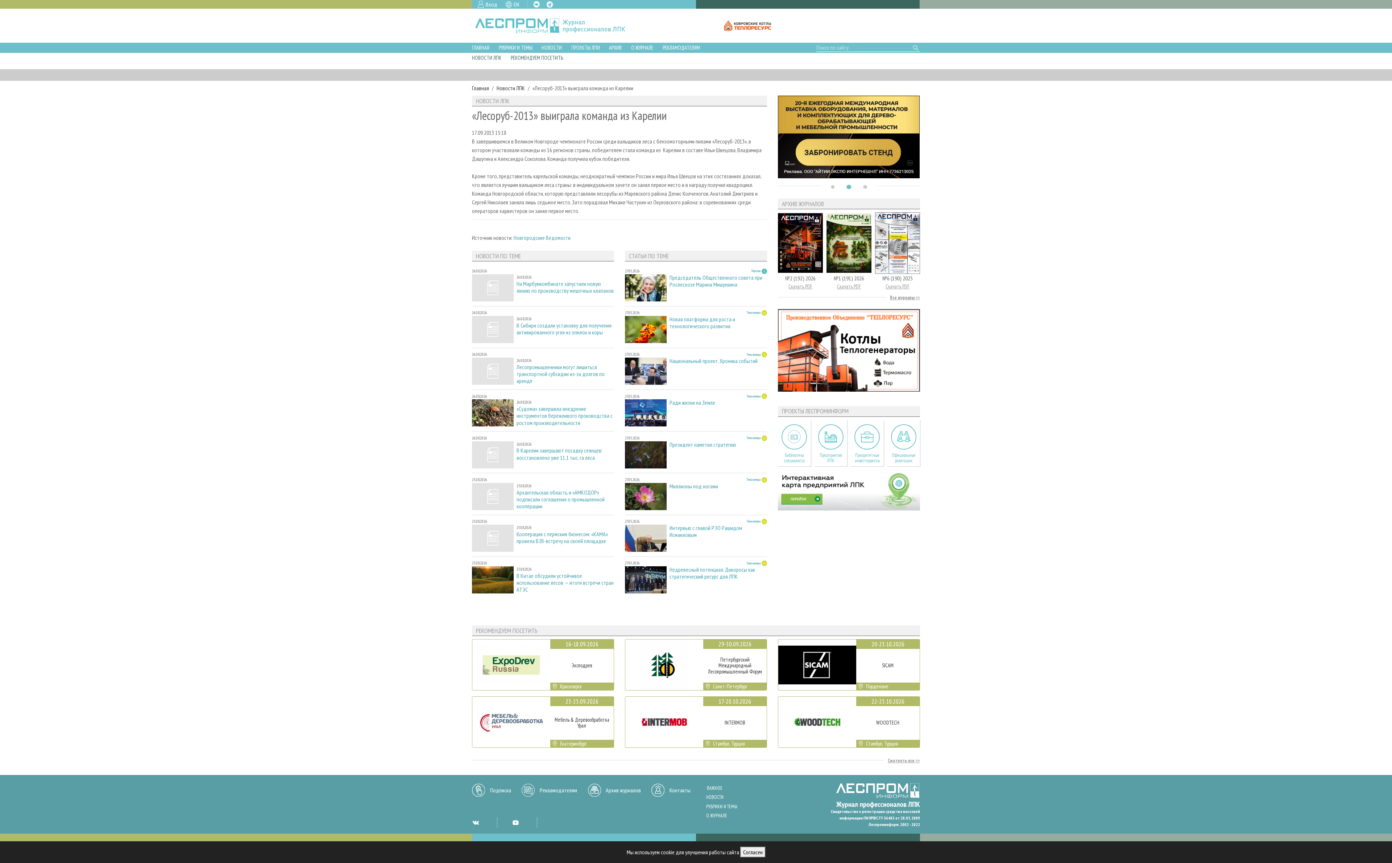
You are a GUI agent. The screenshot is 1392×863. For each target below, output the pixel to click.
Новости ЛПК (486, 57)
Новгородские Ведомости (542, 237)
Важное (714, 788)
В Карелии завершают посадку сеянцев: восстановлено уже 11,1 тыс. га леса (559, 454)
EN (516, 4)
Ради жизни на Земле (692, 402)
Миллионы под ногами (694, 486)
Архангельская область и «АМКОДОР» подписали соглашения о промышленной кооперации (561, 499)
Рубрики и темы (516, 47)
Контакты (680, 790)
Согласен (753, 852)
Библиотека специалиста (794, 458)
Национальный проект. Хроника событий (714, 361)
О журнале (642, 47)
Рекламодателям (681, 47)
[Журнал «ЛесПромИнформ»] (556, 26)
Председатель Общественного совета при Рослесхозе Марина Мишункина (716, 281)
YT (515, 822)
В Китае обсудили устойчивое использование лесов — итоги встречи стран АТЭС (565, 582)
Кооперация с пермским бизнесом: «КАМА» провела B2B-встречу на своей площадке (562, 538)
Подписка (500, 790)
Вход (491, 4)
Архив (615, 47)
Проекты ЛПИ (585, 47)
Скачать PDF (800, 286)
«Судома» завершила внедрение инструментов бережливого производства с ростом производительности (565, 415)
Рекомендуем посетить (537, 57)
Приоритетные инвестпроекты (867, 458)
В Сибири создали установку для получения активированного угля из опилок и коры (564, 329)
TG (550, 4)
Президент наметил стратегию (703, 444)
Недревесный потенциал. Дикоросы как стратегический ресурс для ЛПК (712, 573)
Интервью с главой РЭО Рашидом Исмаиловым (706, 531)
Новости (552, 47)
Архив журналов (623, 790)
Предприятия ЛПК (831, 458)
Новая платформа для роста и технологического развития (702, 323)
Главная (480, 47)
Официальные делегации (904, 458)
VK (536, 4)
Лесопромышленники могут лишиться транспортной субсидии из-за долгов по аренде (561, 374)
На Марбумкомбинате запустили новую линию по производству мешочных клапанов (565, 287)
